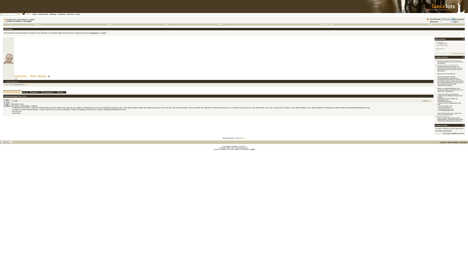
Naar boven (463, 142)
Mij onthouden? (459, 19)
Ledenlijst (31, 19)
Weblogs (109, 24)
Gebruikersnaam (435, 19)
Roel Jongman (447, 130)
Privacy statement (453, 142)
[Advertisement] (224, 56)
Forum (77, 14)
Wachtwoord (434, 21)
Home (28, 14)
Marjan (441, 130)
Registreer (38, 24)
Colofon (252, 149)
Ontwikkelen (62, 14)
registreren (94, 33)
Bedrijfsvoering (43, 14)
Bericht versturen (11, 82)
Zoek (18, 14)
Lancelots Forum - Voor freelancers (16, 19)
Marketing (53, 14)
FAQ (166, 24)
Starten (34, 14)
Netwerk (220, 24)
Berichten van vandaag (326, 24)
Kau (436, 130)
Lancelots (443, 142)
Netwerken (70, 14)
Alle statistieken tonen (457, 53)
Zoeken (429, 24)
